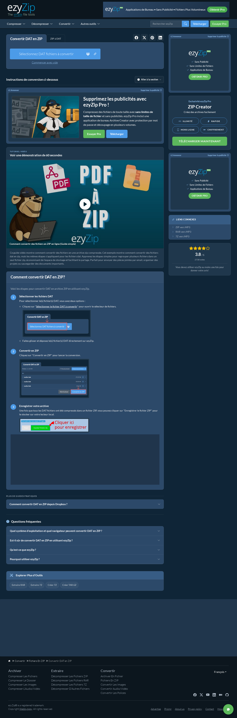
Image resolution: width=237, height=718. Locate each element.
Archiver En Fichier (112, 676)
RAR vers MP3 (183, 231)
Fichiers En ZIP (109, 680)
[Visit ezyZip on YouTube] (207, 694)
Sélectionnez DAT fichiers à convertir (46, 54)
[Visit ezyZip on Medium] (220, 694)
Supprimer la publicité (150, 90)
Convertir (65, 23)
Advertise (156, 708)
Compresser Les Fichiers (22, 676)
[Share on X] (144, 37)
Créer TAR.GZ (69, 585)
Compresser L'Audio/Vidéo (24, 688)
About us (179, 708)
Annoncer (15, 90)
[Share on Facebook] (136, 37)
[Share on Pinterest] (152, 37)
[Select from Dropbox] (88, 54)
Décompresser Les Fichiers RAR (70, 680)
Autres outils (88, 23)
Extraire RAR (18, 585)
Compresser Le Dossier (22, 680)
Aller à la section (149, 79)
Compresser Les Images (22, 684)
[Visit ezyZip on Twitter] (201, 694)
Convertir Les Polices (113, 693)
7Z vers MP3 (182, 236)
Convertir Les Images (113, 684)
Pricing (167, 708)
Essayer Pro (219, 23)
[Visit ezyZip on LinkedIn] (214, 694)
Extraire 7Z (36, 585)
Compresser (14, 23)
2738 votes (200, 259)
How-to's (222, 708)
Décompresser (40, 23)
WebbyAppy (25, 708)
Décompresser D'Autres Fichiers (70, 688)
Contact (209, 708)
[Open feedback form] (228, 709)
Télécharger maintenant (200, 141)
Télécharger (199, 23)
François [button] (218, 671)
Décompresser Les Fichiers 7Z (69, 684)
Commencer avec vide (45, 62)
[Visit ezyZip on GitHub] (227, 694)
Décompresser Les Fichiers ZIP (69, 676)
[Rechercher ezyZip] (185, 24)
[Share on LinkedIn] (160, 37)
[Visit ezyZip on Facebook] (195, 694)
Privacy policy (195, 708)
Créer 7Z (52, 585)
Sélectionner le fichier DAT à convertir (56, 306)
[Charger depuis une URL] (95, 54)
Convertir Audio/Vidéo (114, 688)
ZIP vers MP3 (183, 227)
